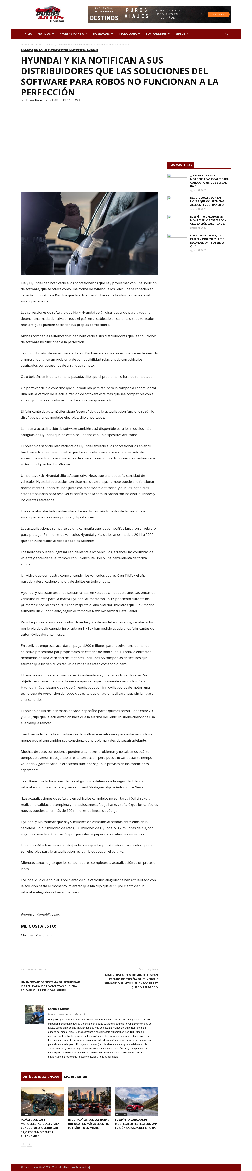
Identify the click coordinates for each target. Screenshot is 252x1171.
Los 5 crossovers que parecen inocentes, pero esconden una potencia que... (207, 241)
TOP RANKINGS (156, 33)
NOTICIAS (44, 33)
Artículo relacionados (41, 1077)
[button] (226, 34)
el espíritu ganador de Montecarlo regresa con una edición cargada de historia (136, 1124)
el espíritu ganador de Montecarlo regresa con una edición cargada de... (208, 220)
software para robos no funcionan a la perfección (66, 50)
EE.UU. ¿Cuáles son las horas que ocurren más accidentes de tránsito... (208, 201)
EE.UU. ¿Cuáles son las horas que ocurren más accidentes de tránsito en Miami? (88, 1124)
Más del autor (75, 1077)
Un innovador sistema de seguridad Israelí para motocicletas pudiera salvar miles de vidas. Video (50, 986)
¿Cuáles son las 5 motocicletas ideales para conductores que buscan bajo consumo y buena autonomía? (40, 1128)
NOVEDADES (101, 33)
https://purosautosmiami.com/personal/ (66, 1014)
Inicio (24, 44)
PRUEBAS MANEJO (72, 33)
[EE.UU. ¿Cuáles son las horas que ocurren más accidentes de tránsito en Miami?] (89, 1101)
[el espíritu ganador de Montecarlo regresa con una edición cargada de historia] (136, 1101)
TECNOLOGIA (128, 33)
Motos (26, 1114)
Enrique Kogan (34, 99)
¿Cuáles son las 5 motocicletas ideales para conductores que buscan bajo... (209, 181)
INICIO (28, 33)
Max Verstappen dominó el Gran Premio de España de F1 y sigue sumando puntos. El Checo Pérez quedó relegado (131, 981)
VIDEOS (180, 33)
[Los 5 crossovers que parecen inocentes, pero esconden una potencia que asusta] (177, 241)
